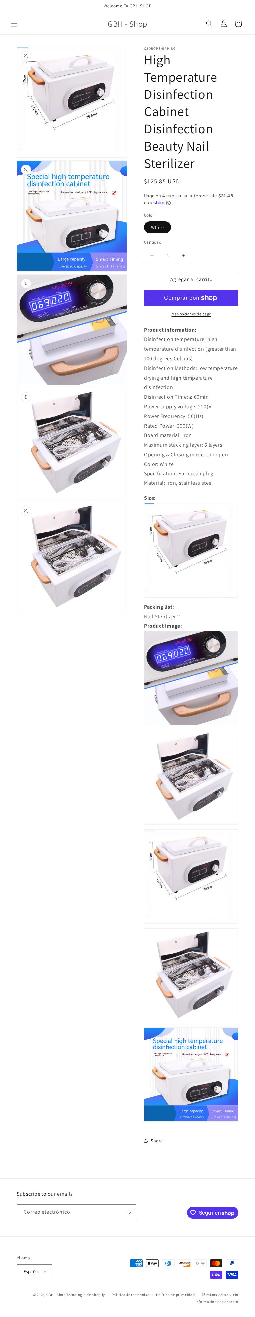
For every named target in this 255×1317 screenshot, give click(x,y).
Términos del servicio (219, 1294)
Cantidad (152, 242)
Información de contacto (216, 1301)
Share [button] (157, 1141)
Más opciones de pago (191, 313)
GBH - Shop (56, 1294)
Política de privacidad (175, 1294)
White (157, 227)
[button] (14, 23)
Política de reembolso (131, 1294)
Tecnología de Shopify (85, 1294)
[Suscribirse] (128, 1212)
